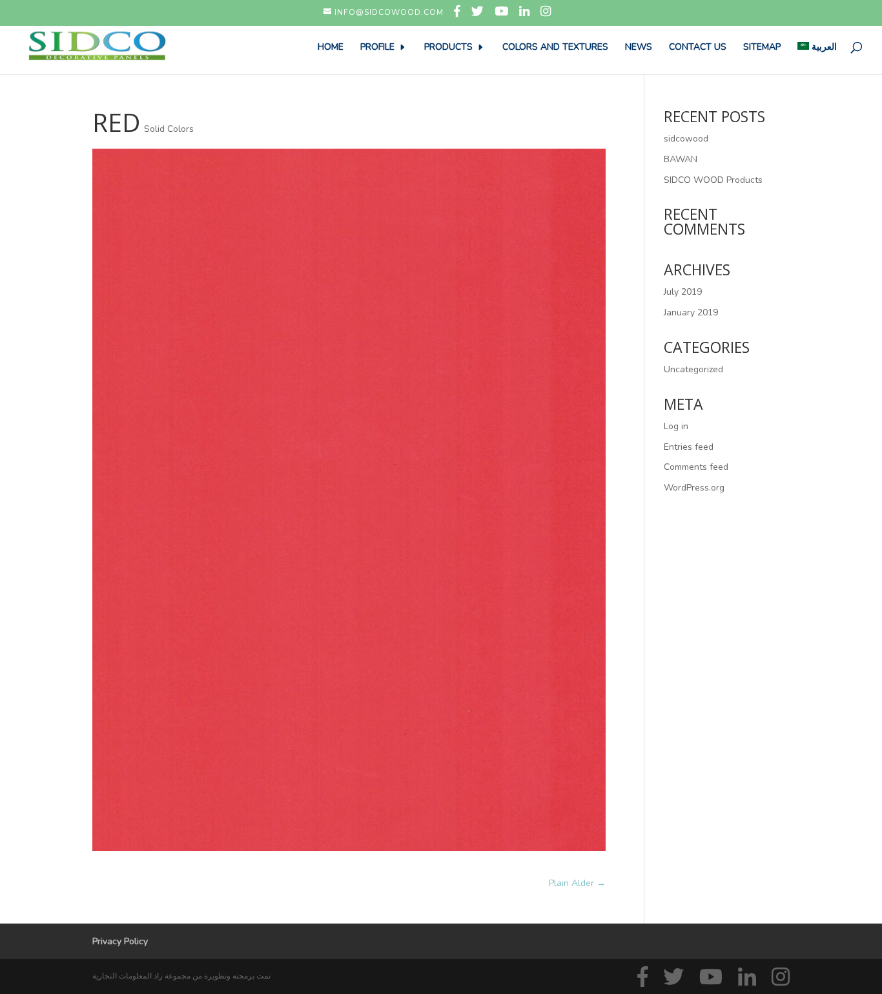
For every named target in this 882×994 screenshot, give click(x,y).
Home (331, 48)
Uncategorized (693, 369)
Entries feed (688, 447)
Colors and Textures (555, 48)
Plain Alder (577, 883)
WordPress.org (694, 487)
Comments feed (696, 467)
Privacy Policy (120, 941)
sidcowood (686, 138)
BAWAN (680, 159)
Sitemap (762, 48)
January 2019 (691, 312)
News (638, 48)
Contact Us (697, 48)
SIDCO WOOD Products (713, 180)
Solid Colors (169, 129)
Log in (676, 426)
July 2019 (683, 292)
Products (448, 48)
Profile (377, 48)
